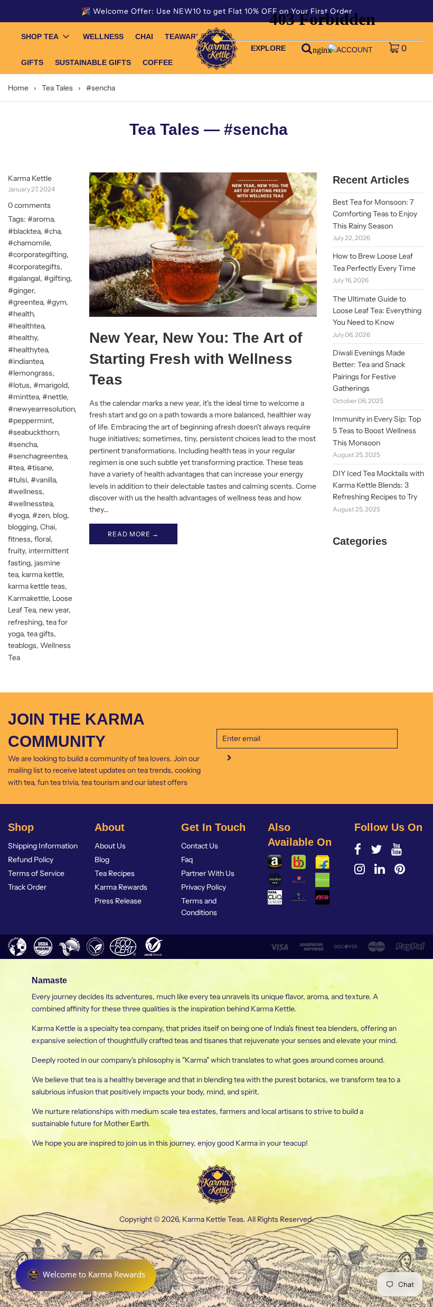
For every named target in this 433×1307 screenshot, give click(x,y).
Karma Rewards (121, 887)
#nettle (54, 396)
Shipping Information (43, 846)
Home (18, 88)
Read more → (133, 534)
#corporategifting (37, 254)
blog (60, 515)
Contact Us (199, 846)
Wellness (103, 36)
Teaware (183, 36)
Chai (144, 36)
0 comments (29, 205)
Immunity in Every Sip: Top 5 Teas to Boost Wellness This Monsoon (377, 430)
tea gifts (40, 633)
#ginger (21, 290)
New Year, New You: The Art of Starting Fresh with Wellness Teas (195, 358)
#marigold (50, 385)
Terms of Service (36, 873)
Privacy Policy (203, 887)
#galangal (24, 278)
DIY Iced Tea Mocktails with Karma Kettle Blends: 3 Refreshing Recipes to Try (378, 485)
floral (42, 539)
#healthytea (28, 349)
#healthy (22, 337)
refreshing (25, 622)
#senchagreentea (37, 456)
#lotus (19, 385)
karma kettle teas (36, 586)
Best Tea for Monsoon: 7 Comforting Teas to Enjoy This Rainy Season (375, 214)
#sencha (22, 444)
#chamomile (29, 243)
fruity (16, 550)
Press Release (118, 901)
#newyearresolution (41, 409)
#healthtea (26, 326)
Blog (102, 859)
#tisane (39, 467)
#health (20, 313)
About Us (110, 846)
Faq (187, 859)
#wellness (25, 491)
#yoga (18, 515)
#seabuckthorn (33, 432)
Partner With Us (207, 873)
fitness (19, 539)
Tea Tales (57, 88)
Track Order (27, 887)
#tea (15, 467)
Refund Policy (30, 859)
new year (54, 610)
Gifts (32, 62)
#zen (40, 515)
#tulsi (17, 480)
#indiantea (25, 361)
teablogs (22, 645)
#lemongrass (30, 373)
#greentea (25, 302)
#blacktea (24, 231)
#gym (56, 302)
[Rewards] (86, 1275)
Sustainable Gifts (93, 62)
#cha (52, 231)
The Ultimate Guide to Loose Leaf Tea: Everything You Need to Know (377, 310)
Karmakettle (28, 598)
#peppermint (30, 420)
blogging (22, 527)
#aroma (40, 219)
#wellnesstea (30, 503)
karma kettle (42, 574)
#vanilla (43, 480)
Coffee (158, 62)
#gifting (57, 278)
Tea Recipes (115, 873)
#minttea (23, 396)
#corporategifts (34, 266)
